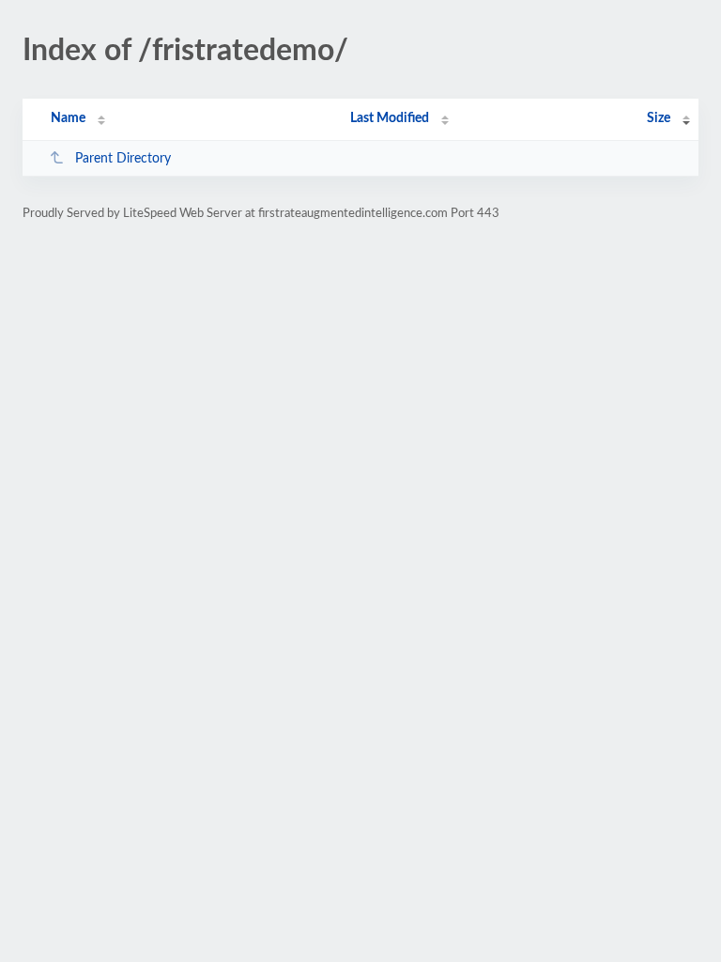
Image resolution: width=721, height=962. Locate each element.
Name (68, 118)
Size (658, 118)
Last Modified (389, 118)
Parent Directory (123, 158)
